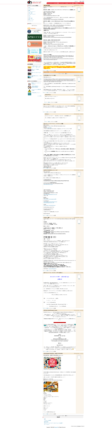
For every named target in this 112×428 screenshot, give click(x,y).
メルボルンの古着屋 (47, 420)
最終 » (66, 73)
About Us (82, 426)
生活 (29, 7)
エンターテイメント (32, 11)
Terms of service (74, 426)
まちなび (66, 3)
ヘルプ (81, 3)
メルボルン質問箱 (56, 3)
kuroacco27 (79, 316)
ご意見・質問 (81, 1)
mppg (79, 278)
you (49, 205)
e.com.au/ (50, 194)
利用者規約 (79, 426)
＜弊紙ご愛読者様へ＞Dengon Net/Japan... (35, 87)
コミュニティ (62, 3)
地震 (45, 419)
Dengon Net (56, 427)
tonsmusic (50, 201)
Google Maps (49, 127)
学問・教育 (30, 18)
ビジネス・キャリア (32, 14)
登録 (47, 70)
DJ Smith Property (36, 32)
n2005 (50, 199)
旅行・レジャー (31, 19)
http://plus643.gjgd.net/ (52, 268)
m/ (49, 202)
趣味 (29, 10)
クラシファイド (49, 3)
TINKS (79, 81)
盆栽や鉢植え (46, 421)
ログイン (76, 1)
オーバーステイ (46, 424)
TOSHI (79, 11)
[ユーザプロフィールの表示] (79, 10)
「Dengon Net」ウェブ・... (36, 92)
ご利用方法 (76, 3)
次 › (63, 73)
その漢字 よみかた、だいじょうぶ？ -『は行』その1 (36, 66)
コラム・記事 (71, 3)
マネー (30, 16)
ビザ (29, 15)
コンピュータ (31, 20)
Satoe (79, 110)
